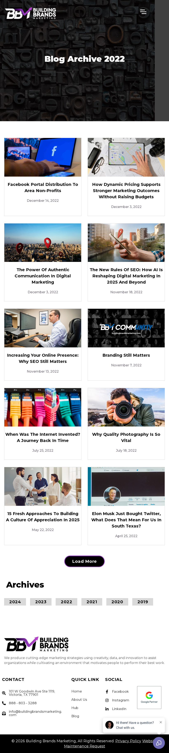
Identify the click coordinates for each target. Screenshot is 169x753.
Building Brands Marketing (51, 741)
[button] (84, 561)
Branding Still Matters (126, 355)
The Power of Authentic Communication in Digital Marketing (43, 276)
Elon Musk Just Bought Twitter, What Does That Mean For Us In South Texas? (126, 520)
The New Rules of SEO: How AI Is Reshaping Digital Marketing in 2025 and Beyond (126, 276)
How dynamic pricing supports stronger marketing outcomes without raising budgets (126, 190)
